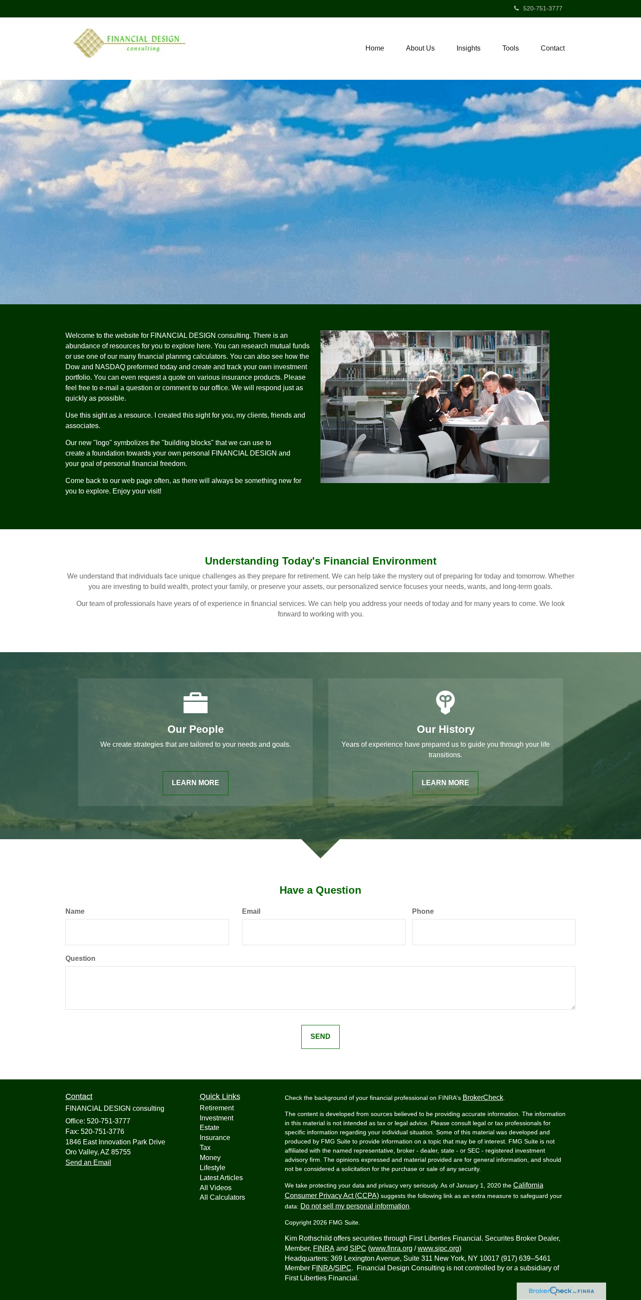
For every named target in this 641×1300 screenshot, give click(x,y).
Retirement (217, 1108)
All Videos (216, 1187)
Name (75, 911)
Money (210, 1157)
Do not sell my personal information (354, 1206)
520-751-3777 (543, 8)
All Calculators (222, 1197)
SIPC (358, 1248)
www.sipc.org (438, 1248)
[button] (420, 48)
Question (80, 958)
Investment (216, 1118)
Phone (423, 911)
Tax (205, 1147)
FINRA (323, 1248)
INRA (324, 1268)
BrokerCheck (483, 1097)
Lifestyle (212, 1167)
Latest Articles (221, 1177)
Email (251, 911)
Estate (209, 1127)
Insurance (215, 1137)
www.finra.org (391, 1248)
